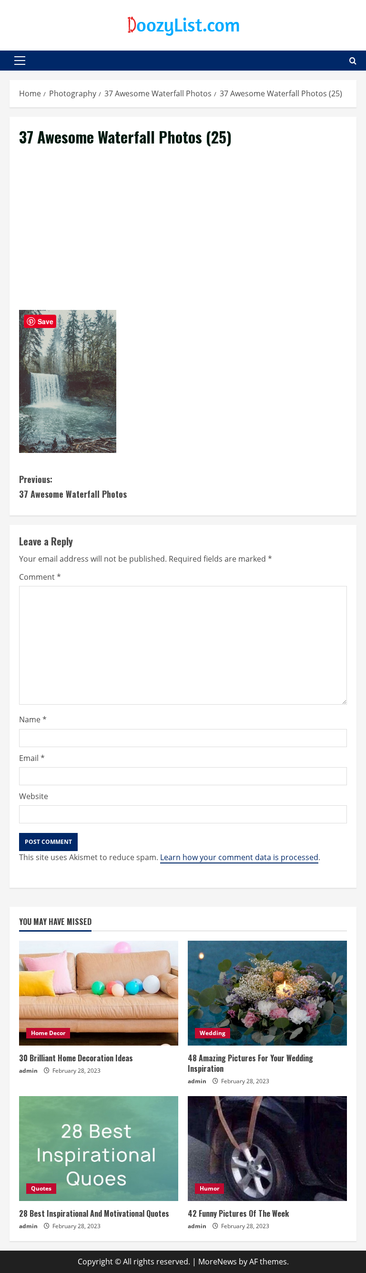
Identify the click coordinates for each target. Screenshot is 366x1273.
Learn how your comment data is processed (239, 857)
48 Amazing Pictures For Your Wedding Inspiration (250, 1063)
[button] (20, 61)
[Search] (352, 60)
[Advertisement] (183, 239)
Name (33, 719)
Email (32, 758)
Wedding (212, 1033)
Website (33, 796)
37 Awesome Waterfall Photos (73, 486)
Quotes (41, 1188)
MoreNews (217, 1261)
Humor (209, 1188)
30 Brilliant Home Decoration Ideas (76, 1058)
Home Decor (48, 1033)
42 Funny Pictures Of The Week (238, 1213)
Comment (40, 577)
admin (28, 1071)
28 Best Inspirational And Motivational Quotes (94, 1213)
